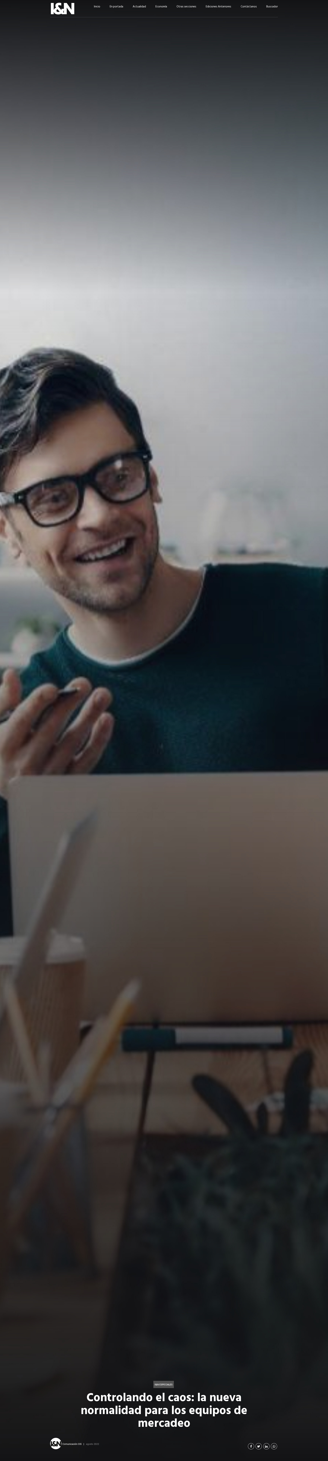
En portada (116, 6)
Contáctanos (249, 6)
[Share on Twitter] (258, 1446)
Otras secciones (186, 6)
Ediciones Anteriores (218, 6)
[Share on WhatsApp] (274, 1446)
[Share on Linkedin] (266, 1446)
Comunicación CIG (72, 1443)
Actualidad (139, 6)
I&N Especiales (164, 1384)
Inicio (97, 6)
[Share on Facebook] (251, 1446)
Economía (161, 6)
